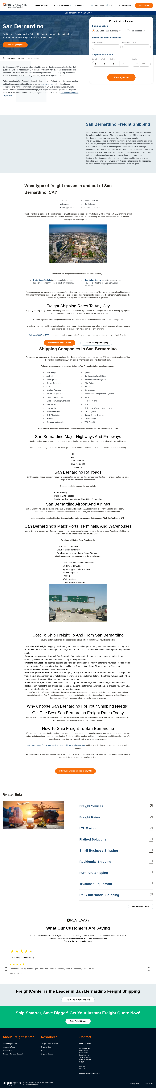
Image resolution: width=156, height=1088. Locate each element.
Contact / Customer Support (13, 1054)
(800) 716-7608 (85, 1044)
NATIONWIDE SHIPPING (16, 58)
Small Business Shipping (98, 850)
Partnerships (7, 1050)
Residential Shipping (95, 861)
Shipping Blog (46, 1047)
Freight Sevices (91, 806)
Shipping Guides (47, 1054)
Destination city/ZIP (129, 42)
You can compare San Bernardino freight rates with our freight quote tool (56, 745)
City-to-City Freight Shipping (78, 999)
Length (94, 59)
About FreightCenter (10, 1044)
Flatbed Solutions (92, 839)
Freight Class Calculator (49, 1044)
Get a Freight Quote (15, 45)
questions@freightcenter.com (89, 1073)
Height (112, 59)
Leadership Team (9, 1047)
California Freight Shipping (96, 343)
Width (103, 59)
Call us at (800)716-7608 (39, 335)
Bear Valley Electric (93, 280)
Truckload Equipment (95, 884)
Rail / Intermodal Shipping (99, 895)
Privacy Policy (135, 1083)
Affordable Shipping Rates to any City (75, 771)
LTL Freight (88, 828)
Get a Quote (144, 5)
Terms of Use (148, 1083)
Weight (134, 59)
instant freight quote (48, 84)
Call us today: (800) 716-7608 (78, 13)
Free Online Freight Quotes (59, 342)
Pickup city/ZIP (97, 42)
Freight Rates (89, 817)
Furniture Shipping (93, 872)
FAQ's (43, 1050)
